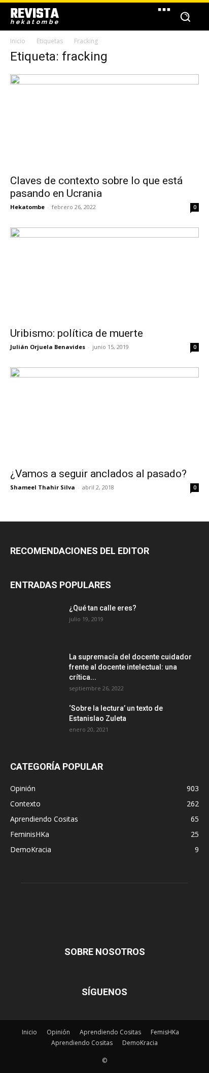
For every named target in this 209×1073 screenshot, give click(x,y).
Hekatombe (27, 207)
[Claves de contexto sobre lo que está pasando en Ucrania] (104, 121)
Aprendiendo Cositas (110, 1032)
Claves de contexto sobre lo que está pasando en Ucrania (96, 187)
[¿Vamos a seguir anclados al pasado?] (104, 414)
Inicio (17, 41)
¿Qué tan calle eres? (102, 608)
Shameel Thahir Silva (42, 487)
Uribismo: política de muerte (76, 333)
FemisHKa (165, 1032)
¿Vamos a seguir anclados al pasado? (98, 474)
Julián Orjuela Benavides (47, 347)
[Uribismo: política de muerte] (104, 274)
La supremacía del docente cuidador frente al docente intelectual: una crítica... (130, 667)
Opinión (58, 1032)
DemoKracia (140, 1042)
